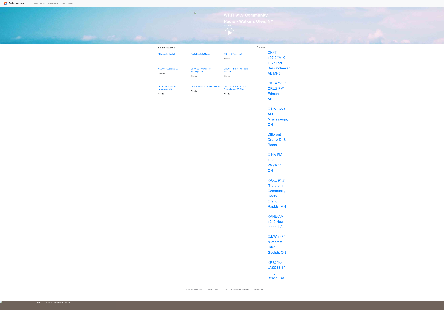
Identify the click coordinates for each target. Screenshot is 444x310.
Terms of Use (258, 289)
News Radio (54, 3)
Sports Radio (68, 3)
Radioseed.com (19, 3)
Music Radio (40, 3)
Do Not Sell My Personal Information (237, 289)
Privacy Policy (213, 289)
